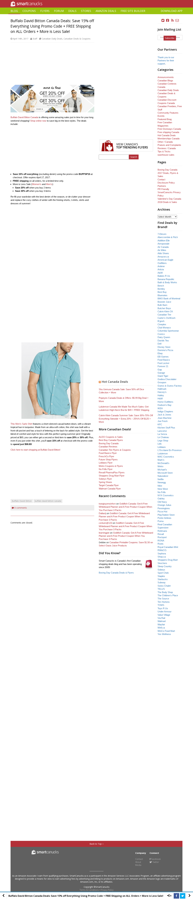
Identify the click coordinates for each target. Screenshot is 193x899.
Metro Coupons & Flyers (111, 466)
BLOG (14, 11)
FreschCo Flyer (106, 456)
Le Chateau (163, 437)
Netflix (161, 479)
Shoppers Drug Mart (168, 560)
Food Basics (164, 360)
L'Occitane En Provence (170, 450)
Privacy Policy (107, 889)
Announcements (166, 77)
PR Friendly (163, 189)
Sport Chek (163, 573)
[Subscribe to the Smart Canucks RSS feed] (172, 20)
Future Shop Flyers (108, 459)
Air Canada (163, 247)
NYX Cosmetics (166, 495)
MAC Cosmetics (166, 456)
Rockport (162, 537)
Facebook (155, 859)
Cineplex (162, 324)
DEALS (72, 11)
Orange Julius (164, 505)
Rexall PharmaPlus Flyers (112, 472)
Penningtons (164, 508)
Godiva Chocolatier (167, 379)
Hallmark (162, 389)
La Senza (162, 434)
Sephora (162, 553)
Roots (160, 543)
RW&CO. (162, 550)
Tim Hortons (164, 602)
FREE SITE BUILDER (133, 11)
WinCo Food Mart (166, 631)
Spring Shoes (105, 482)
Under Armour (164, 611)
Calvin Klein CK (165, 311)
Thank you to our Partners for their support (166, 60)
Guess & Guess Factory (170, 385)
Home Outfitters (165, 402)
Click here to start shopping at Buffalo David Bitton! (35, 449)
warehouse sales (166, 154)
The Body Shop (165, 592)
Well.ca (161, 627)
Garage (161, 372)
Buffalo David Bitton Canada (24, 117)
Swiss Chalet (164, 585)
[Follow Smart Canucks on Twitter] (163, 20)
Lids (160, 443)
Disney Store (164, 347)
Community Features (168, 112)
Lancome (162, 431)
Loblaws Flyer (105, 462)
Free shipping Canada (168, 132)
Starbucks (163, 579)
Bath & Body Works (167, 282)
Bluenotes (162, 295)
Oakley (161, 498)
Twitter (155, 862)
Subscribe (169, 38)
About (138, 862)
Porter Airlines (164, 518)
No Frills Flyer (105, 469)
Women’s (36, 184)
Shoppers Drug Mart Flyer (111, 475)
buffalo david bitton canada (48, 501)
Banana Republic (166, 279)
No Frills (162, 492)
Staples (161, 576)
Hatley (161, 395)
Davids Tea (163, 340)
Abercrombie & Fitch (168, 237)
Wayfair (161, 624)
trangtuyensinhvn (107, 503)
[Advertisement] (96, 15)
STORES (86, 11)
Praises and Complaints (169, 145)
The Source (163, 598)
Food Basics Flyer (108, 453)
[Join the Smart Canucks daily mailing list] (177, 20)
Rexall (161, 534)
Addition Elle (164, 240)
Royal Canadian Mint (168, 547)
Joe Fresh (163, 421)
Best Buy (162, 292)
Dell (159, 343)
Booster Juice (164, 302)
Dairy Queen (164, 337)
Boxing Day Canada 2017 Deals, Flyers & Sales (168, 172)
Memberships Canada (168, 138)
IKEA (160, 408)
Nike (160, 485)
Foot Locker (163, 363)
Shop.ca (162, 556)
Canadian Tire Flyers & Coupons (115, 450)
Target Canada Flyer (109, 485)
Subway (162, 582)
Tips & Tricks (164, 151)
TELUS (161, 589)
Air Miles (162, 250)
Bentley (161, 289)
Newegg (162, 482)
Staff (35, 38)
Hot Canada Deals (115, 382)
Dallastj (102, 513)
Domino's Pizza (165, 350)
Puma (160, 521)
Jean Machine (164, 418)
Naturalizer (163, 476)
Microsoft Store (165, 472)
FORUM (59, 11)
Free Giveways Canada (169, 129)
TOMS (161, 605)
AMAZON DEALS (106, 11)
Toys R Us (163, 608)
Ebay (160, 353)
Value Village (164, 615)
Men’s (49, 184)
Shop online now (38, 120)
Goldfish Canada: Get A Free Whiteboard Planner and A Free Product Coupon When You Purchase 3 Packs (125, 506)
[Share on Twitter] (182, 896)
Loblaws (162, 447)
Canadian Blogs (165, 80)
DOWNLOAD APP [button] (171, 11)
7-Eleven (162, 234)
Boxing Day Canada (109, 443)
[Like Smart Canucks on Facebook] (168, 20)
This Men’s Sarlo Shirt (21, 424)
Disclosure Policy (166, 182)
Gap (160, 369)
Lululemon (163, 453)
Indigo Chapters (165, 411)
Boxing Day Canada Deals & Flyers (116, 572)
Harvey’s (162, 392)
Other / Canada (165, 142)
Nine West (163, 489)
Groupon (162, 382)
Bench (161, 285)
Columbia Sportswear (168, 330)
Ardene (161, 266)
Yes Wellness (164, 634)
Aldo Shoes (163, 253)
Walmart (162, 621)
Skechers (162, 563)
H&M (160, 398)
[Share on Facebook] (176, 896)
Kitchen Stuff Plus (166, 427)
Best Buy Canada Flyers (111, 440)
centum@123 (105, 523)
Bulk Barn (162, 305)
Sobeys (161, 569)
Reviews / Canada (167, 148)
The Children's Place (168, 595)
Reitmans (162, 531)
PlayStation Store (166, 515)
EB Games (163, 356)
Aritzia (161, 269)
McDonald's (163, 463)
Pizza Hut (162, 511)
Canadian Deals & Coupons (77, 38)
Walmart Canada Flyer (110, 488)
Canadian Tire (164, 314)
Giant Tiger (163, 376)
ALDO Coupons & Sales (111, 437)
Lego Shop (163, 440)
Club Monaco (164, 327)
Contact (161, 179)
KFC (160, 424)
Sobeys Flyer (105, 479)
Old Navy (162, 502)
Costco (161, 334)
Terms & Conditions (89, 889)
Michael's (162, 469)
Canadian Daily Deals (52, 38)
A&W (160, 272)
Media (138, 865)
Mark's (161, 460)
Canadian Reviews (108, 446)
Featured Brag (165, 119)
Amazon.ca (163, 256)
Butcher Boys (164, 308)
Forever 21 (163, 366)
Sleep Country (165, 566)
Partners (162, 186)
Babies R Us (164, 276)
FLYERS (44, 11)
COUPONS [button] (29, 11)
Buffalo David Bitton (22, 501)
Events (161, 116)
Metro (160, 466)
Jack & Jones (164, 414)
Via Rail (161, 618)
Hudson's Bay (164, 405)
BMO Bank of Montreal (169, 298)
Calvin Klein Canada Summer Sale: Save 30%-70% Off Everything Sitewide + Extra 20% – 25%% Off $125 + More (126, 418)
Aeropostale (163, 243)
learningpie (104, 532)
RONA (161, 540)
